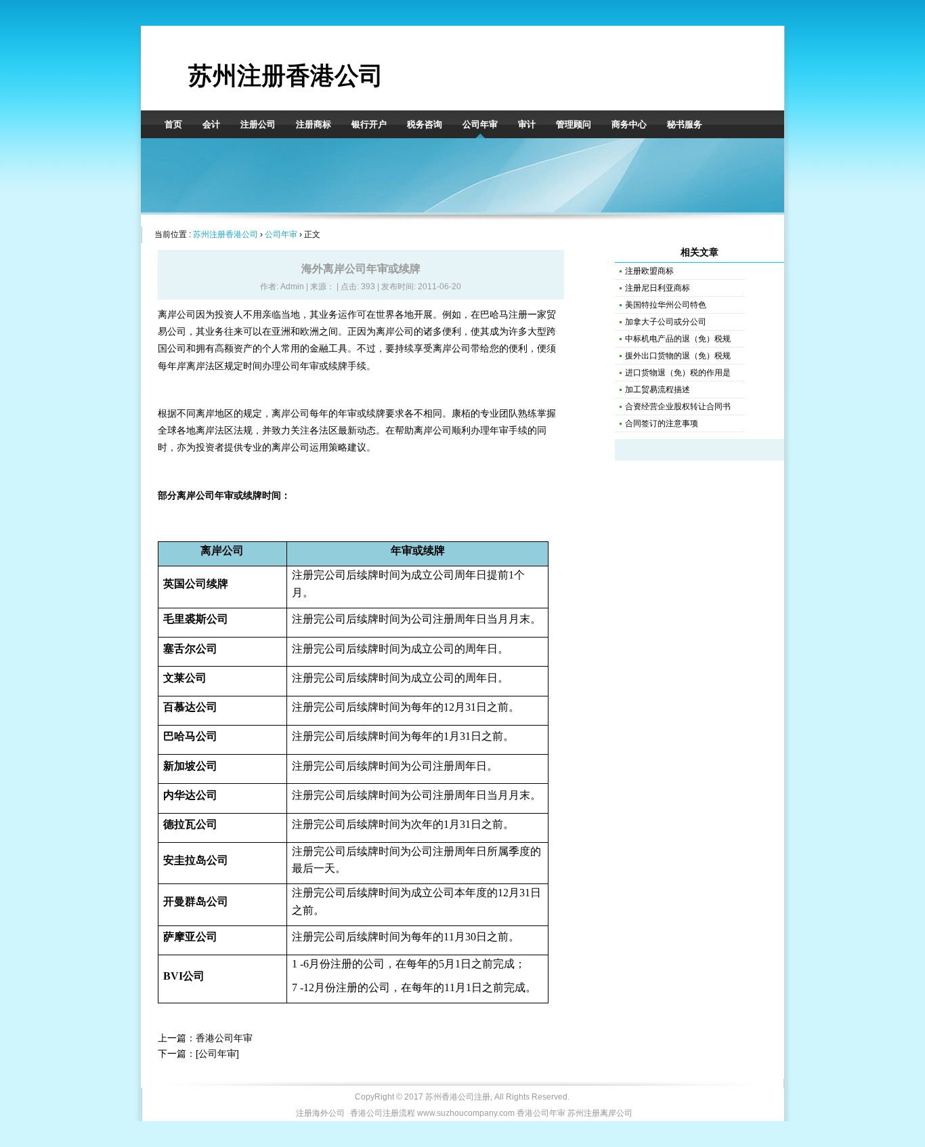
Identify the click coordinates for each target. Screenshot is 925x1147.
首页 (173, 124)
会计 (211, 124)
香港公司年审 (224, 1038)
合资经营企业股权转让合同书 (678, 406)
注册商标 (313, 124)
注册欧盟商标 (649, 271)
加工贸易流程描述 (657, 389)
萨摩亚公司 (190, 936)
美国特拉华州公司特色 (665, 305)
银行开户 (369, 124)
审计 (527, 124)
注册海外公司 (320, 1113)
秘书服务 (684, 124)
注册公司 (258, 124)
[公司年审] (217, 1053)
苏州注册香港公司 (285, 75)
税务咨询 (424, 124)
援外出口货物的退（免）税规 (678, 355)
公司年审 (480, 124)
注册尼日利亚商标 (657, 288)
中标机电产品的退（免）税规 (678, 338)
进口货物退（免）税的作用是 (678, 372)
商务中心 (629, 124)
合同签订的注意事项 (661, 423)
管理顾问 (573, 124)
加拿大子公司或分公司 (665, 322)
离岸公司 (452, 348)
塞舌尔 (179, 648)
